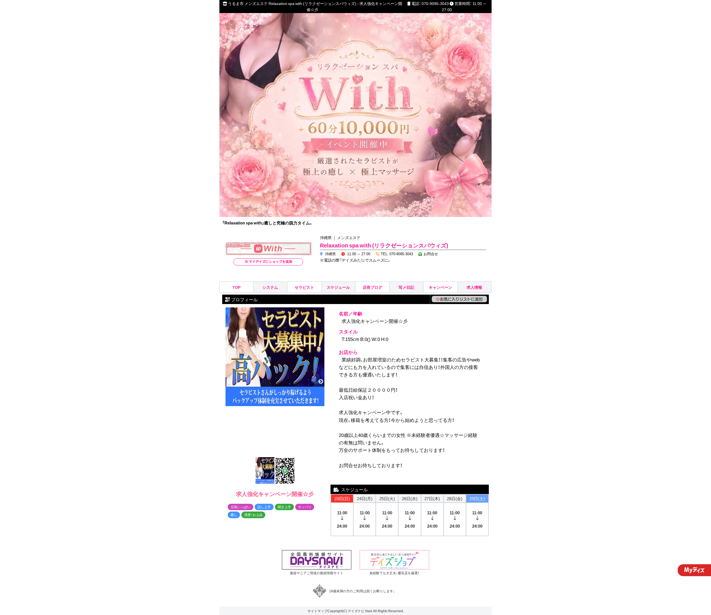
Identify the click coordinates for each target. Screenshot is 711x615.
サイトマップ (317, 610)
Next (321, 381)
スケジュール (338, 287)
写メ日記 (406, 287)
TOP (236, 287)
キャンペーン (440, 287)
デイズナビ (356, 610)
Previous (229, 381)
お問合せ (431, 253)
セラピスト (304, 287)
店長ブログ (372, 287)
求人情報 (474, 287)
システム (270, 287)
